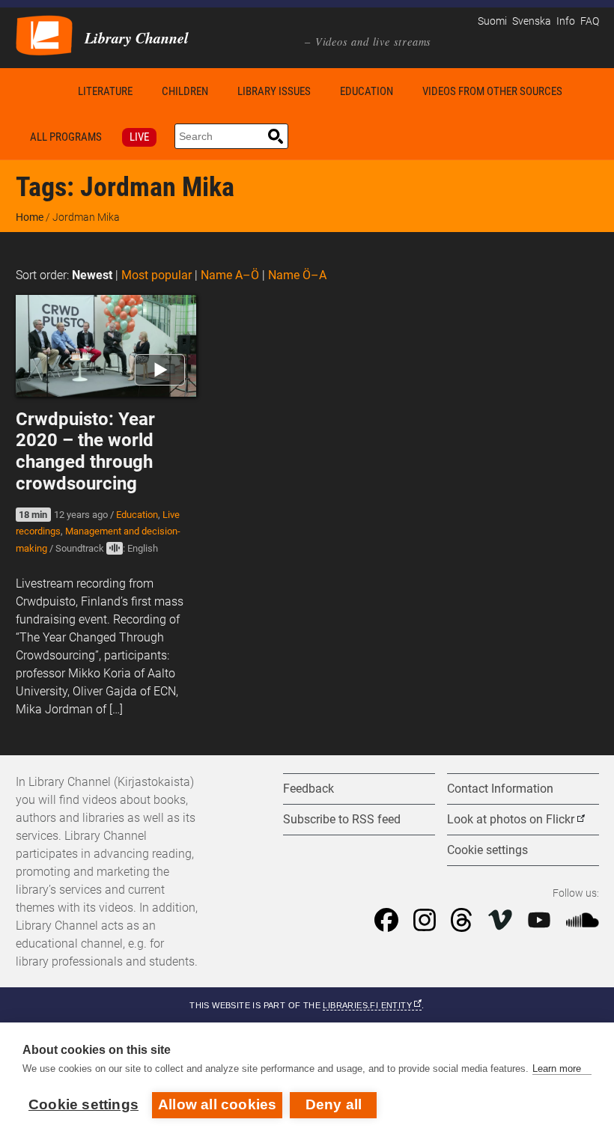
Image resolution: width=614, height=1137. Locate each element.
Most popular (156, 275)
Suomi (492, 21)
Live (139, 137)
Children (185, 91)
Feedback (308, 788)
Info (565, 21)
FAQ (589, 21)
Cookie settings (83, 1104)
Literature (105, 91)
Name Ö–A (297, 275)
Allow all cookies (217, 1104)
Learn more (556, 1068)
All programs (66, 137)
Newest (92, 275)
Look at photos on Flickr (510, 819)
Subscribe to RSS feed (342, 819)
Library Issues (274, 91)
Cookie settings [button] (487, 850)
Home (40, 91)
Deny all (334, 1104)
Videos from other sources (492, 91)
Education (366, 91)
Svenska (531, 21)
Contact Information (500, 788)
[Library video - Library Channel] (44, 34)
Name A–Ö (230, 275)
